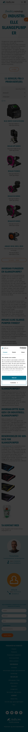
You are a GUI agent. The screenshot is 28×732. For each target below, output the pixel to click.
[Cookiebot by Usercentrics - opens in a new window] (20, 348)
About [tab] (23, 352)
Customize (13, 382)
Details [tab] (14, 352)
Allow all (14, 377)
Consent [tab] (5, 352)
